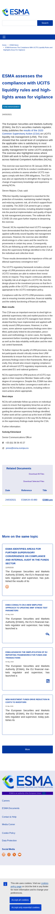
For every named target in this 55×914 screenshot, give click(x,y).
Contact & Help (9, 817)
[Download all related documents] (7, 586)
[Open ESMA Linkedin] (14, 854)
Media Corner (8, 824)
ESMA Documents (10, 808)
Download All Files (36, 474)
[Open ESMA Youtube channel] (19, 854)
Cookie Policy (8, 833)
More (27, 749)
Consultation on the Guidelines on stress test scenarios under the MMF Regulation (47, 633)
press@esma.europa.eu (17, 448)
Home (4, 45)
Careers (6, 801)
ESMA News (14, 45)
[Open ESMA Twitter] (3, 854)
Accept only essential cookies (25, 907)
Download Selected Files (33, 481)
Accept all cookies (20, 900)
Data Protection (9, 840)
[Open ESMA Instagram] (9, 854)
